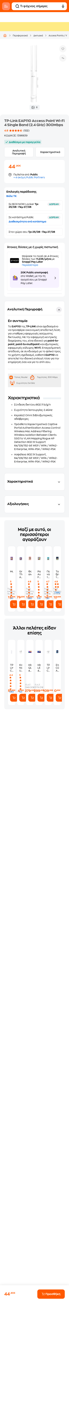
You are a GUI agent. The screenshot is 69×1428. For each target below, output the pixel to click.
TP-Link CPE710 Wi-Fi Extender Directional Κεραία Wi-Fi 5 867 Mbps (48, 668)
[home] (5, 35)
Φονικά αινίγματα (29, 573)
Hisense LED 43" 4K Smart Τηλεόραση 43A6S (39, 668)
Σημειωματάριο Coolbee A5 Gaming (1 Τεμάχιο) (57, 668)
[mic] (63, 6)
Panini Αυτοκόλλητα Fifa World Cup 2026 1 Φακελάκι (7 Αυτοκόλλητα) (39, 574)
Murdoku (11, 571)
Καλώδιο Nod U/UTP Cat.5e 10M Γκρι (20, 668)
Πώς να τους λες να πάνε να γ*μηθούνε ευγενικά (48, 574)
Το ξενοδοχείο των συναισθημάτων (57, 574)
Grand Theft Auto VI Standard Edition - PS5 (20, 574)
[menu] (6, 6)
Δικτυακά (38, 36)
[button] (34, 384)
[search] (17, 6)
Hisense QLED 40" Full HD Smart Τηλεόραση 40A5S (29, 668)
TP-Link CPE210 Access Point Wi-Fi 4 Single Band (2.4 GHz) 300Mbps (11, 668)
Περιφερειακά (20, 36)
